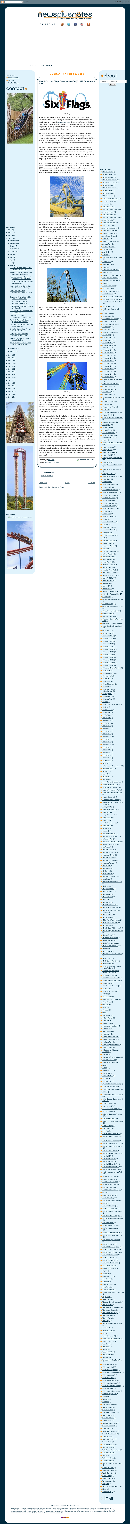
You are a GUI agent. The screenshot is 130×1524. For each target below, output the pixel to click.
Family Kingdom (108, 557)
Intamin (105, 771)
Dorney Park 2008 (108, 503)
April (11, 263)
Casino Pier (106, 329)
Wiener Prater (107, 1442)
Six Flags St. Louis (109, 1260)
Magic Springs (107, 891)
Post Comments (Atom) (56, 487)
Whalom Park (107, 1436)
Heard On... (48, 462)
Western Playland (108, 1426)
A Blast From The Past (110, 199)
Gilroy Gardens (107, 614)
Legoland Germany (109, 858)
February (13, 348)
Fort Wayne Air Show (109, 573)
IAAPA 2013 (106, 728)
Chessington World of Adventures (109, 346)
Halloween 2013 (108, 652)
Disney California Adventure (112, 443)
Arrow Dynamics (108, 247)
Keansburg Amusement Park (112, 793)
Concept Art (106, 392)
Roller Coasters (108, 1103)
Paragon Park (107, 1023)
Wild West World (108, 1453)
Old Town (105, 1005)
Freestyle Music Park (109, 575)
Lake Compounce (108, 834)
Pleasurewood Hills (109, 1060)
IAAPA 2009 (106, 718)
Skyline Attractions (108, 1268)
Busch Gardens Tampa (110, 299)
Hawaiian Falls (107, 676)
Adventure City (107, 207)
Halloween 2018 (108, 665)
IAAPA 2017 (106, 739)
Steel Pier (106, 1282)
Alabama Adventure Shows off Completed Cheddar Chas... (20, 278)
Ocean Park (106, 1002)
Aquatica (105, 239)
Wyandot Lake (107, 1481)
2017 (9, 366)
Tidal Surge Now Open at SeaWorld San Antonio (18, 302)
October (12, 246)
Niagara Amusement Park (111, 980)
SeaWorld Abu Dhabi (109, 1176)
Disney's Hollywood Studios (112, 458)
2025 (9, 230)
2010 (9, 386)
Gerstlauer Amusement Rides (112, 606)
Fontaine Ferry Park (109, 570)
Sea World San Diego (110, 1169)
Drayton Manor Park (109, 508)
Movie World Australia (110, 946)
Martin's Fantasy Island (110, 907)
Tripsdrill (105, 1357)
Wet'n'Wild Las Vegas (110, 1431)
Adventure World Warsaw (111, 209)
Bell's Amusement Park (110, 270)
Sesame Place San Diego (111, 1190)
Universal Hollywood (109, 1370)
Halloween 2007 (108, 636)
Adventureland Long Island (111, 217)
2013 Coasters (107, 174)
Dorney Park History (109, 506)
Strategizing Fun (108, 1290)
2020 (9, 358)
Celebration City (108, 340)
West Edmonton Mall (109, 1423)
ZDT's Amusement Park (110, 1486)
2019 (9, 361)
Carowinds (106, 327)
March (12, 266)
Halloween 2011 (108, 646)
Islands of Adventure (109, 785)
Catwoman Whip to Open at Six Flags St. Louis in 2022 (20, 298)
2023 (9, 235)
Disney (105, 440)
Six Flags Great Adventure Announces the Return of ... (20, 334)
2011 (9, 383)
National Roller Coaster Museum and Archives (110, 971)
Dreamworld (106, 514)
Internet (105, 774)
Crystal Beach (107, 415)
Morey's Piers (107, 935)
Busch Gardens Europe (110, 296)
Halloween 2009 (108, 641)
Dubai (104, 519)
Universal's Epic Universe (111, 1391)
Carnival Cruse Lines (109, 324)
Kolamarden (106, 826)
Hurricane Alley (107, 710)
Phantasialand (107, 1047)
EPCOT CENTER (108, 535)
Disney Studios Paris (109, 452)
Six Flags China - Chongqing (112, 1211)
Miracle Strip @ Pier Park (111, 928)
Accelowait (106, 204)
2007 (9, 394)
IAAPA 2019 (106, 744)
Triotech (105, 1349)
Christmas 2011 (108, 355)
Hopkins (105, 707)
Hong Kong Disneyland (110, 704)
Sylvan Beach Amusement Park (113, 1292)
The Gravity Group (108, 1310)
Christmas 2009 (108, 350)
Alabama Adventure (109, 223)
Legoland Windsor (109, 863)
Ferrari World (107, 562)
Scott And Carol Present (110, 1153)
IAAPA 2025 (106, 755)
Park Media (106, 1034)
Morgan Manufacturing (110, 938)
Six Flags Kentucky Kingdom (112, 1235)
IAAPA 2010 (106, 720)
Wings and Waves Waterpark (112, 1463)
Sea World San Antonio (110, 1167)
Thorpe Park (106, 1318)
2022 (9, 238)
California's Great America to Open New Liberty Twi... (22, 325)
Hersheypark (107, 694)
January (12, 351)
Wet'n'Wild (106, 1428)
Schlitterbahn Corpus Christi (112, 1136)
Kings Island (106, 817)
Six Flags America (108, 1206)
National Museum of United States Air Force (111, 967)
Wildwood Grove (108, 1458)
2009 (9, 389)
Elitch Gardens (107, 527)
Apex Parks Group (108, 236)
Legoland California (109, 852)
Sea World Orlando (109, 1164)
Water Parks (106, 1415)
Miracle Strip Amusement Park (112, 931)
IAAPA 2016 (106, 736)
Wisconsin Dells (108, 1468)
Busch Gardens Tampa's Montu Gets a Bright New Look (20, 344)
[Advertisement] (65, 45)
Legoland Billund (108, 850)
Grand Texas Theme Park (111, 623)
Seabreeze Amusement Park (112, 1172)
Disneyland (106, 462)
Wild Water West (108, 1447)
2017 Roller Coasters (110, 188)
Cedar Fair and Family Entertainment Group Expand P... (21, 292)
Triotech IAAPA (107, 1352)
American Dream (108, 231)
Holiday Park (107, 696)
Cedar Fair (106, 335)
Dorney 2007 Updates (110, 495)
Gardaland (106, 597)
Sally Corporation (108, 1119)
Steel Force (106, 1279)
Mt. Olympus (106, 951)
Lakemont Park (107, 839)
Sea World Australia (109, 1159)
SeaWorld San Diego (109, 1184)
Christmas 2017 (108, 371)
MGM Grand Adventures (110, 920)
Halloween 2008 (108, 638)
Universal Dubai (108, 1367)
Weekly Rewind (108, 1418)
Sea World (106, 1156)
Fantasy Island (107, 559)
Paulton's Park (107, 1042)
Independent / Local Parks (111, 766)
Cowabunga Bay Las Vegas (112, 412)
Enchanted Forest (108, 530)
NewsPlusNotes (13, 78)
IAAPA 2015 (106, 734)
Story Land (106, 1287)
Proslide (105, 1078)
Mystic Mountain (108, 964)
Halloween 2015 (108, 657)
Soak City (105, 1273)
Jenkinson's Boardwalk (110, 787)
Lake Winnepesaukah (110, 836)
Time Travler (106, 1328)
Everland (105, 549)
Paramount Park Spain (110, 1026)
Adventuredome (108, 212)
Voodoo (105, 1402)
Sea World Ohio (108, 1161)
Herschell (105, 687)
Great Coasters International (112, 626)
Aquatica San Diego (109, 241)
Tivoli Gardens (107, 1330)
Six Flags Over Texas (109, 1255)
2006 (9, 397)
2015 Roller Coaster (109, 180)
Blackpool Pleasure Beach (111, 275)
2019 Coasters (107, 193)
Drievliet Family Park (109, 516)
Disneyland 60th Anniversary (112, 465)
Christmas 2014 (108, 363)
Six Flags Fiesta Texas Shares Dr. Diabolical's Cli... (21, 339)
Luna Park (106, 879)
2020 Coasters (107, 196)
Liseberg (105, 871)
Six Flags (56, 462)
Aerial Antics (106, 220)
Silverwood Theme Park (110, 1200)
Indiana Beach (107, 769)
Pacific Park (106, 1015)
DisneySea (106, 479)
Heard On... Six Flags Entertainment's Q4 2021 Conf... (22, 316)
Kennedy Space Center (110, 800)
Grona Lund (106, 633)
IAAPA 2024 (106, 752)
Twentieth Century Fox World (112, 1360)
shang (104, 1192)
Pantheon (106, 1021)
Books (104, 283)
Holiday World (107, 699)
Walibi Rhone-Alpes (109, 1412)
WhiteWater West (108, 1439)
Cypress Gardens (108, 422)
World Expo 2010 (108, 1473)
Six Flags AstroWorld (109, 1208)
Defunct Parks (107, 430)
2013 (9, 377)
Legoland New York (109, 860)
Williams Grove (107, 1461)
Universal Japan (108, 1375)
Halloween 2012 (108, 649)
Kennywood (106, 807)
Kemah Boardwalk (109, 797)
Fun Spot (105, 586)
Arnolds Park (107, 244)
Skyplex (105, 1271)
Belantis (105, 267)
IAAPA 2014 (106, 731)
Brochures (106, 288)
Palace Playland (108, 1018)
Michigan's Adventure (110, 923)
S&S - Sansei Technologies (112, 1109)
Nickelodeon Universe (110, 986)
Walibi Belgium (107, 1407)
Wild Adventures (108, 1444)
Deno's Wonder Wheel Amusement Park (110, 436)
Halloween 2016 (108, 660)
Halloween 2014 (108, 655)
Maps (104, 899)
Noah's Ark (106, 988)
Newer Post (43, 483)
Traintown (106, 1347)
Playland (105, 1054)
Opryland (105, 1007)
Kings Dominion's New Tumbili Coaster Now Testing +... (20, 330)
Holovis (105, 702)
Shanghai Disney (108, 1195)
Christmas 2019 (108, 377)
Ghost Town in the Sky (110, 611)
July (11, 254)
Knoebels (105, 820)
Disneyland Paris (108, 474)
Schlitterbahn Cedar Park (111, 1134)
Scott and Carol (13, 83)
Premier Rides (107, 1076)
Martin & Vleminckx (109, 905)
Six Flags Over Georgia (110, 1252)
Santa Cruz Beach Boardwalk (112, 1121)
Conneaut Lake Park (109, 402)
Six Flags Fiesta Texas (110, 1225)
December (13, 240)
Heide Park (106, 681)
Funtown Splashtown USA (111, 591)
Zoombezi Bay (107, 1492)
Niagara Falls (107, 983)
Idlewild (105, 763)
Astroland (105, 249)
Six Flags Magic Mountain (111, 1240)
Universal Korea (108, 1378)
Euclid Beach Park (109, 541)
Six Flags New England (110, 1247)
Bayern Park (106, 262)
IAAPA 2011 (106, 723)
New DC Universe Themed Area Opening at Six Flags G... (21, 273)
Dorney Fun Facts (108, 498)
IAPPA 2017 (106, 758)
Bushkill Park (107, 306)
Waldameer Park (108, 1404)
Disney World (107, 455)
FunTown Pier (107, 589)
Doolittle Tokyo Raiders (110, 492)
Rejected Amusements (110, 1086)
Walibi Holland (107, 1410)
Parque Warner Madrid (110, 1037)
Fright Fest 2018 (108, 578)
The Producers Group (110, 1313)
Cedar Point (106, 337)
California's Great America (111, 309)
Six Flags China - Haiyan (111, 1216)
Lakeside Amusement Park (111, 842)
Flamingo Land (107, 567)
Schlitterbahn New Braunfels (112, 1146)
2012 (9, 380)
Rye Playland (107, 1106)
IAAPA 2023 (106, 750)
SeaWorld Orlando (109, 1179)
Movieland (106, 948)
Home (67, 483)
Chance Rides (107, 343)
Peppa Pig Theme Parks (111, 1045)
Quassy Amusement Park (111, 1084)
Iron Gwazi (106, 779)
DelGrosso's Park (108, 433)
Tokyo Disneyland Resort (111, 1339)
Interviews (106, 777)
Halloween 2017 (108, 663)
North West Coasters (109, 991)
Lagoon (105, 831)
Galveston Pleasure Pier (111, 594)
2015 (9, 372)
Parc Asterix (106, 1029)
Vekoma (105, 1399)
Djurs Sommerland (109, 484)
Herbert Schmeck (108, 684)
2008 (9, 391)
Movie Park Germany (109, 943)
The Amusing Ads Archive (111, 1302)
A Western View (108, 201)
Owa (104, 1013)
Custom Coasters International (112, 418)
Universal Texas (108, 1388)
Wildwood (106, 1455)
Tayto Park (106, 1297)
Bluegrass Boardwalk (110, 278)
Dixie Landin (107, 482)
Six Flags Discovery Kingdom (112, 1218)
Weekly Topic (107, 1420)
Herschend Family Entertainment (108, 690)
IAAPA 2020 (106, 747)
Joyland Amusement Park (111, 790)
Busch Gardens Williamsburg (112, 302)
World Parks (106, 1476)
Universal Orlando (108, 1380)
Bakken (105, 255)
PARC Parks (106, 1031)
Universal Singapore (109, 1383)
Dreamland (106, 511)
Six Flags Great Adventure (111, 1228)
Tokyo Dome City (108, 1341)
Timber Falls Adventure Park (112, 1323)
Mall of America (107, 897)
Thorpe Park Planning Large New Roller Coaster (21, 282)
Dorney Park (106, 500)
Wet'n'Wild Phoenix (109, 1434)
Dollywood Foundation (110, 490)
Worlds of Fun (107, 1478)
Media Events (107, 917)
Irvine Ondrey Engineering (111, 782)
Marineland (106, 902)
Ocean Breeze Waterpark (111, 999)
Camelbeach (107, 316)
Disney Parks (107, 450)
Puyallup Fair (107, 1081)
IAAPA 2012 (106, 726)
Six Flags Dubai (108, 1223)
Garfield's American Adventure (112, 599)
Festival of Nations (109, 565)
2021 (9, 355)
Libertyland (106, 866)
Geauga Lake (107, 604)
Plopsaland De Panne (110, 1062)
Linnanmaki (106, 868)
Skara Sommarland (109, 1265)
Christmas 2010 (108, 353)
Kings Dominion (108, 815)
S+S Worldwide (107, 1111)
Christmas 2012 (108, 358)
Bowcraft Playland (108, 286)
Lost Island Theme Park (110, 876)
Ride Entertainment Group (111, 1089)
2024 (9, 233)
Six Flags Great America (110, 1233)
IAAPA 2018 (106, 742)
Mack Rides (106, 886)
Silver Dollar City (108, 1198)
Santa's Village (107, 1126)
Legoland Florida (108, 855)
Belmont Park (107, 272)
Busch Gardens (107, 294)
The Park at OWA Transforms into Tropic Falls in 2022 (21, 312)
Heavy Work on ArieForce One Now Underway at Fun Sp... (20, 287)
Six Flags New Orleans (110, 1249)
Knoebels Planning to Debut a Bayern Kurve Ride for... (20, 321)
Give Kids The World (109, 616)
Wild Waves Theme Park (111, 1450)
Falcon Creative (108, 554)
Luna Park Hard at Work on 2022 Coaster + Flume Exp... (21, 268)
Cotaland (105, 410)
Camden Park (107, 313)
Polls (104, 1068)
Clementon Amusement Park (112, 379)
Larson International (109, 844)
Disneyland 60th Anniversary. (112, 469)
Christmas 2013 (108, 361)
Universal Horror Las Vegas (112, 1372)
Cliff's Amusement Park (110, 384)
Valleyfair (105, 1396)
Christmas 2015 (108, 366)
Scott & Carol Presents (110, 1151)
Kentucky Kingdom (109, 809)
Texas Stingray (107, 1299)
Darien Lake (106, 427)
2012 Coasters (107, 172)
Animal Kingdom (108, 233)
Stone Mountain (108, 1284)
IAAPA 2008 (106, 715)
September (13, 249)
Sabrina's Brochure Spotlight (112, 1114)
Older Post (91, 483)
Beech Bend (106, 264)
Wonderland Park (108, 1470)
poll (103, 1065)
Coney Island (107, 394)
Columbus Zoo (107, 389)
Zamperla (105, 1484)
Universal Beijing (108, 1364)
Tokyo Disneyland (108, 1336)
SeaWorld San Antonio (110, 1182)
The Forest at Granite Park (111, 1307)
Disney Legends (108, 447)
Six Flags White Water (110, 1263)
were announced (64, 122)
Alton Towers (107, 225)
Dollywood (106, 487)
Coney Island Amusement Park (113, 397)
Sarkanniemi (107, 1128)
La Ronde (106, 828)
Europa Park (106, 543)
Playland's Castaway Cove (111, 1057)
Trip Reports (106, 1355)
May (11, 260)
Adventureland (107, 215)
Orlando (105, 1010)
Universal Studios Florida (111, 1386)
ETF (104, 538)
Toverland (106, 1344)
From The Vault (107, 581)
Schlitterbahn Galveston (110, 1141)
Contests (105, 404)
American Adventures (110, 228)
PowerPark (106, 1073)
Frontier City (106, 583)
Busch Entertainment (109, 291)
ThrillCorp (106, 1321)
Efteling (105, 524)
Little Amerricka (107, 874)
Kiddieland (106, 812)
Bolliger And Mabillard (110, 280)
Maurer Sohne (107, 915)
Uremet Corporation (109, 1394)
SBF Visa (105, 1131)
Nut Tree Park (107, 997)
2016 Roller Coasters (110, 182)
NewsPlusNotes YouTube (111, 978)
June (11, 257)
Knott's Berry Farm (108, 823)
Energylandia (107, 532)
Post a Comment (47, 476)
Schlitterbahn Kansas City (111, 1143)
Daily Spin (106, 425)
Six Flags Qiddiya (108, 1257)
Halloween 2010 (108, 644)
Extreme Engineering (109, 551)
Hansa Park (106, 671)
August (12, 252)
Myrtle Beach (107, 958)
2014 (9, 375)
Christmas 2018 (108, 374)
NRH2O (105, 994)
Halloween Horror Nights (111, 668)
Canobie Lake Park (109, 321)
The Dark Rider (107, 1305)
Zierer (104, 1489)
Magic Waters (107, 894)
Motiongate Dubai (108, 940)
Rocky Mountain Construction (112, 1094)
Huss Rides (106, 712)
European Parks (108, 546)
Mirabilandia (106, 925)
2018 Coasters (107, 190)
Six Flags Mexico (108, 1244)
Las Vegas (106, 847)
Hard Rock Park (108, 673)
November (13, 243)
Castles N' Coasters (109, 332)
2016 (9, 369)
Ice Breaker (106, 760)
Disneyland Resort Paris (111, 476)
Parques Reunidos (109, 1039)
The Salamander (108, 1315)
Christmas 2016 (108, 369)
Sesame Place (107, 1187)
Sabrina (11, 80)
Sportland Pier (107, 1276)
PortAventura (107, 1070)
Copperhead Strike (109, 407)
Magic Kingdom (108, 889)
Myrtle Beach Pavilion (110, 961)
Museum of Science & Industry (112, 954)
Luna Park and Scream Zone (112, 882)
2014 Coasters (107, 177)
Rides (104, 1092)
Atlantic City (106, 252)
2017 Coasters (107, 185)
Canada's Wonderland (110, 319)
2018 (9, 363)
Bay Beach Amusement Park (112, 257)
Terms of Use (59, 1512)
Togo (104, 1333)
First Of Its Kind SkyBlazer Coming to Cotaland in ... (21, 307)
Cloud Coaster (107, 386)
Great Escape (107, 630)
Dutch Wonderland (109, 522)
